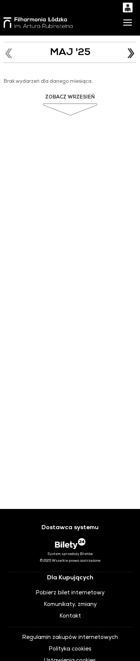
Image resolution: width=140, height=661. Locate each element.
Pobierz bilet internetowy (70, 593)
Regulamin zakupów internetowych (70, 637)
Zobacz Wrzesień (70, 97)
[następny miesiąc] (130, 53)
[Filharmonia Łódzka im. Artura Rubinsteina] (38, 22)
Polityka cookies (70, 649)
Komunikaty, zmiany (70, 604)
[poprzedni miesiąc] (9, 53)
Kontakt (70, 616)
